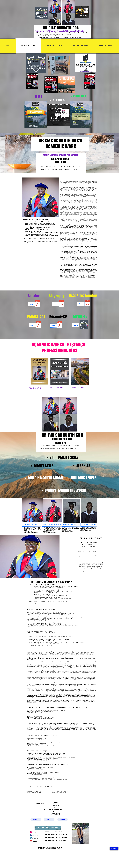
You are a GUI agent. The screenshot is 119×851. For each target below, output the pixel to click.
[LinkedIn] (31, 838)
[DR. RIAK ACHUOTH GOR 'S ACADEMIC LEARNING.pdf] (87, 303)
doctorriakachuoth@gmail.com (56, 809)
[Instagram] (31, 832)
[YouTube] (31, 841)
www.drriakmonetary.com (69, 232)
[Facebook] (31, 835)
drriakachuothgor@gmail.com (62, 791)
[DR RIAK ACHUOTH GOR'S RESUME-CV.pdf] (60, 325)
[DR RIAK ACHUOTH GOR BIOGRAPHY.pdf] (37, 303)
